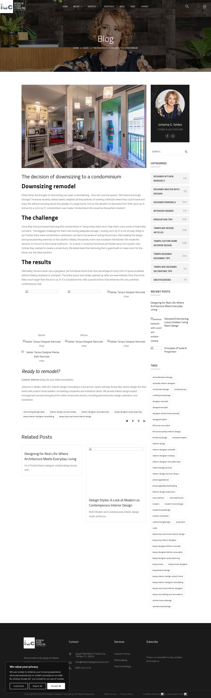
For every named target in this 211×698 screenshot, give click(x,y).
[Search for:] (170, 151)
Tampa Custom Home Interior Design (165, 243)
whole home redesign (162, 600)
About (76, 6)
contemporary (180, 389)
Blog (122, 6)
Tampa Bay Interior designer (164, 539)
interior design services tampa (63, 411)
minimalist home (177, 497)
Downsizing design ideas (34, 411)
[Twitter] (127, 421)
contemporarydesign (162, 395)
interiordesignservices (162, 467)
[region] (37, 677)
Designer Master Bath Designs (166, 191)
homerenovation (179, 437)
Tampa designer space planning (128, 411)
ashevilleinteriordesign (163, 377)
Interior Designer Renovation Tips (95, 411)
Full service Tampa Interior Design (167, 431)
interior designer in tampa (164, 455)
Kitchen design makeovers (164, 491)
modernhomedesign (161, 509)
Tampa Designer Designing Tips (163, 256)
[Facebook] (133, 421)
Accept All (56, 686)
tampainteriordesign (161, 570)
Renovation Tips (163, 219)
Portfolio (109, 6)
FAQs (132, 6)
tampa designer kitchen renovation (168, 552)
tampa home (158, 564)
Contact (145, 6)
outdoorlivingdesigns (162, 521)
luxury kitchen (158, 497)
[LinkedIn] (144, 421)
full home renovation (161, 425)
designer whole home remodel (166, 413)
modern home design (174, 503)
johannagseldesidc (161, 479)
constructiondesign (161, 389)
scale (155, 527)
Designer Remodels (165, 202)
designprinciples (160, 419)
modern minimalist (161, 515)
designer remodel (160, 401)
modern (156, 503)
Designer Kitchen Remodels (163, 178)
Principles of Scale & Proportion (175, 350)
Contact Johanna (30, 379)
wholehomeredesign (162, 606)
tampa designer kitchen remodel (167, 546)
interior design (159, 443)
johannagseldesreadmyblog (165, 485)
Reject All (37, 686)
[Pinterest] (138, 421)
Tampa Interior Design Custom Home (168, 576)
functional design (160, 437)
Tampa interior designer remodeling (38, 416)
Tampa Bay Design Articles (164, 230)
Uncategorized (162, 279)
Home (65, 6)
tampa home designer (178, 564)
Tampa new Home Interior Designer (168, 588)
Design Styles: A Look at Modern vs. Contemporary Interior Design (114, 502)
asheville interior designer (164, 383)
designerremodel (160, 407)
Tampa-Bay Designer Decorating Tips (165, 269)
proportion (180, 521)
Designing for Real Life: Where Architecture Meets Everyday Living (50, 456)
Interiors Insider (164, 211)
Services (92, 6)
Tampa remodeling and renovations (168, 594)
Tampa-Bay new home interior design (75, 416)
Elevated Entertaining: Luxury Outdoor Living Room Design (176, 322)
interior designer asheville (164, 449)
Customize (18, 686)
